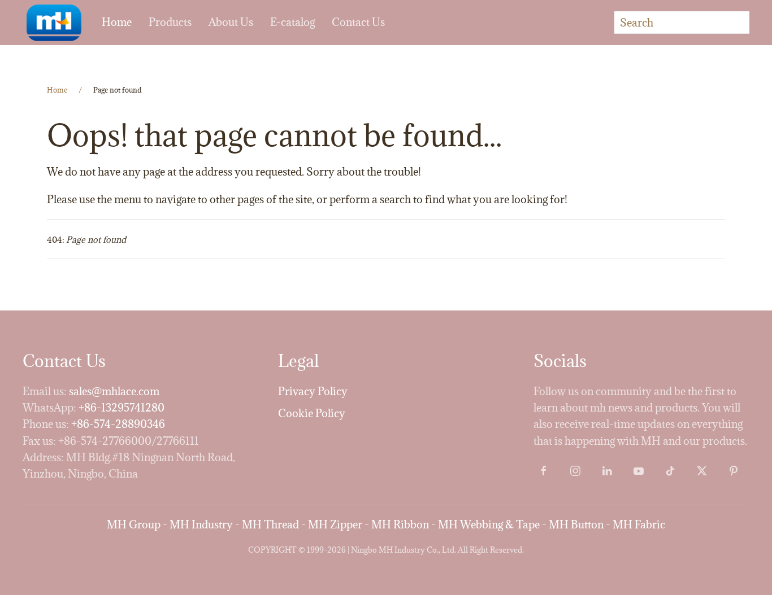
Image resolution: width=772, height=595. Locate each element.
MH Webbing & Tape (489, 524)
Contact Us (358, 22)
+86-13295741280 (121, 407)
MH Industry (201, 524)
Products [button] (170, 22)
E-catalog (292, 22)
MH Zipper (335, 524)
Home (117, 22)
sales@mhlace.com (114, 391)
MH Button (576, 524)
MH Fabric (639, 524)
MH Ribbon (400, 524)
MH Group (134, 524)
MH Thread (270, 524)
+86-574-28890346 (118, 424)
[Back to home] (54, 22)
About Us (231, 22)
